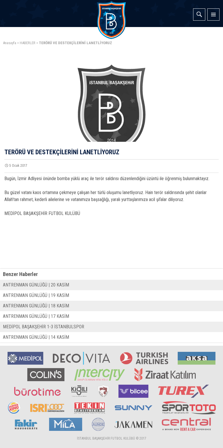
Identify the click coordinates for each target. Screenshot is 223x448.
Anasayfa (9, 43)
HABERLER (27, 43)
